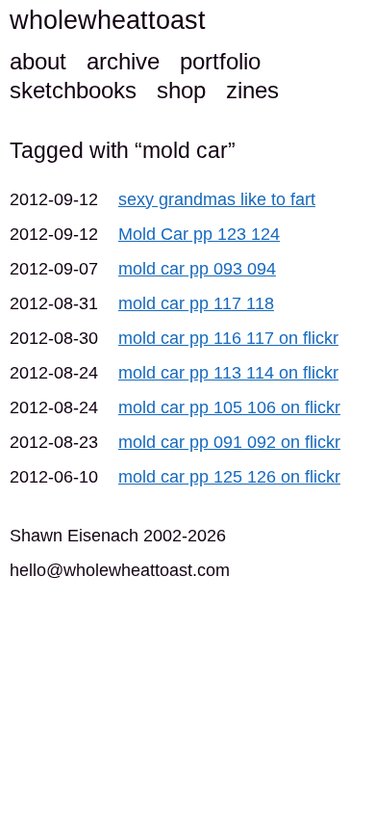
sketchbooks (73, 90)
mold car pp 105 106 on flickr (229, 407)
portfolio (220, 61)
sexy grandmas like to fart (216, 199)
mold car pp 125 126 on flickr (229, 476)
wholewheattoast (108, 20)
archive (123, 61)
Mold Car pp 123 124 (199, 234)
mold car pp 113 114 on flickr (228, 372)
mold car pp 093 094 (197, 268)
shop (181, 90)
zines (252, 90)
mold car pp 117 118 (196, 303)
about (38, 61)
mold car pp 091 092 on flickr (229, 442)
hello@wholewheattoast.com (120, 570)
